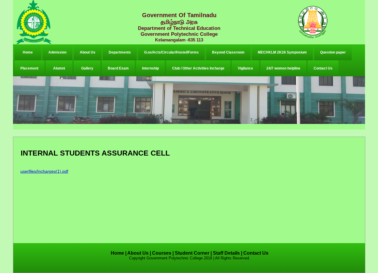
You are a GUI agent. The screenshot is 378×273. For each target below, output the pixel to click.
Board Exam (118, 68)
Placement (29, 68)
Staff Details (226, 253)
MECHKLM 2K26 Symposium (282, 52)
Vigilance (245, 68)
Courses (161, 253)
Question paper (333, 52)
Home (28, 52)
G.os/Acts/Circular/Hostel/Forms (171, 52)
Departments (120, 52)
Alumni (59, 68)
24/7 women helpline (283, 68)
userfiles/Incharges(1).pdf (44, 171)
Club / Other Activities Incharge (198, 68)
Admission (57, 52)
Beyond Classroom (228, 52)
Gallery (87, 68)
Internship (150, 68)
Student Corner (192, 253)
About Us (87, 52)
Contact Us (323, 68)
